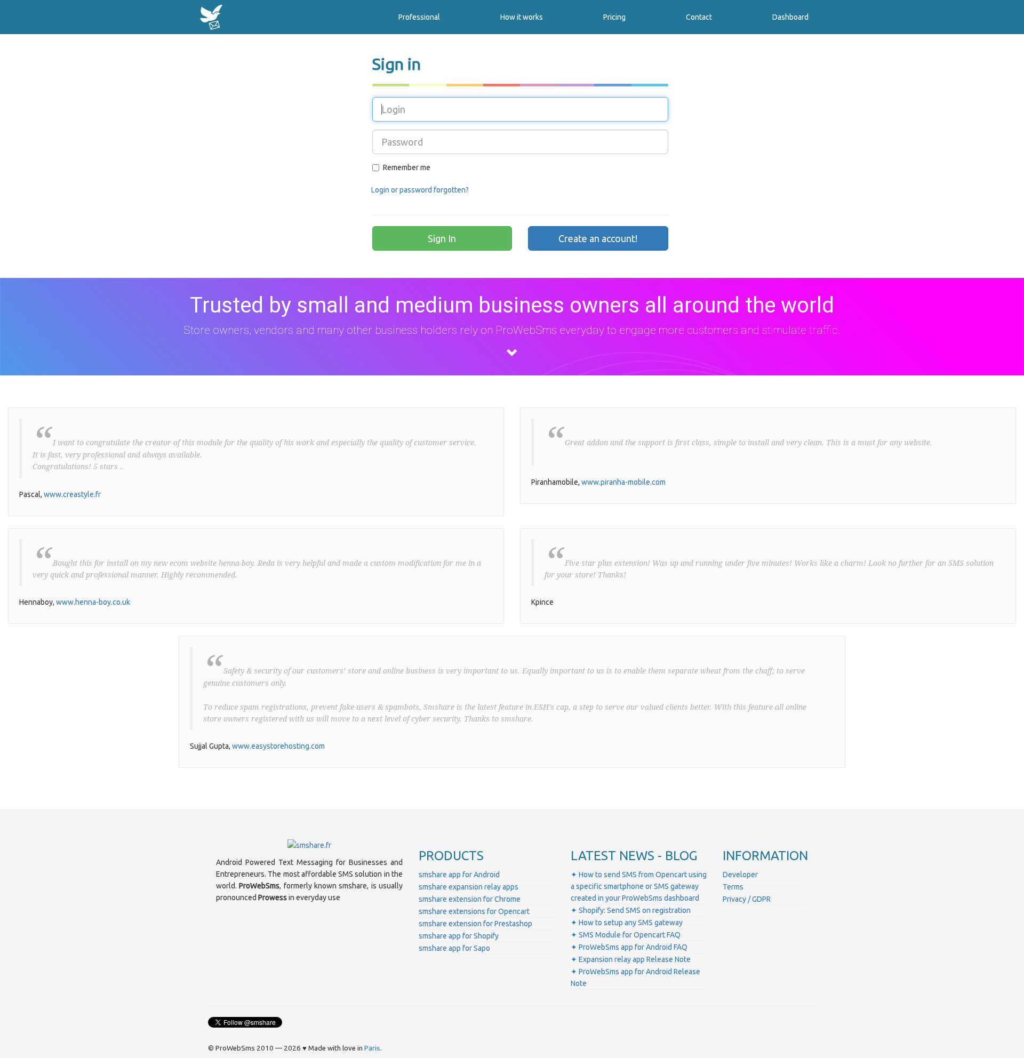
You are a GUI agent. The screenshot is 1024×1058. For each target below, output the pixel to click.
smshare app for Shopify (459, 936)
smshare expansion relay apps (468, 887)
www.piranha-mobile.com (623, 482)
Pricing (614, 17)
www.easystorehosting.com (278, 746)
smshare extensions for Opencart (474, 911)
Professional (419, 17)
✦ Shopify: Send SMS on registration (631, 910)
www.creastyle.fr (72, 494)
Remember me (406, 167)
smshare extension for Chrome (470, 899)
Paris (372, 1048)
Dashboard (790, 17)
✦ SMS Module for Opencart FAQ (626, 935)
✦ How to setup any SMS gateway (627, 922)
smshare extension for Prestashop (475, 923)
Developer (740, 874)
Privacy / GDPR (747, 899)
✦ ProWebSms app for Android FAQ (629, 947)
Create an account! (597, 238)
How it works (521, 17)
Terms (733, 887)
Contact (699, 17)
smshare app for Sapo (454, 948)
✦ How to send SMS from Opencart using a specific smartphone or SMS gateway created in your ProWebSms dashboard (639, 886)
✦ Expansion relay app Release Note (631, 959)
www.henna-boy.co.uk (93, 602)
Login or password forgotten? (420, 190)
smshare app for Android (459, 874)
